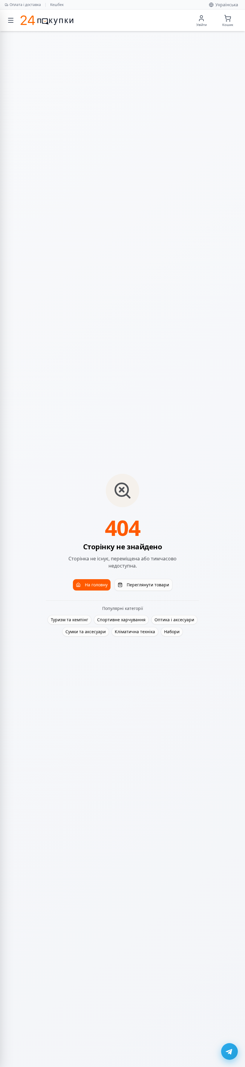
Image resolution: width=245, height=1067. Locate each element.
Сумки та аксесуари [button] (85, 631)
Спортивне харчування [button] (121, 619)
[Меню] (11, 20)
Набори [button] (172, 631)
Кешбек (57, 4)
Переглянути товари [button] (148, 585)
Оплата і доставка (25, 4)
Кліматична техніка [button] (135, 631)
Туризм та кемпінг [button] (69, 619)
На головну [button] (96, 585)
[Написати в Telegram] (229, 1051)
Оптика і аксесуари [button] (174, 619)
